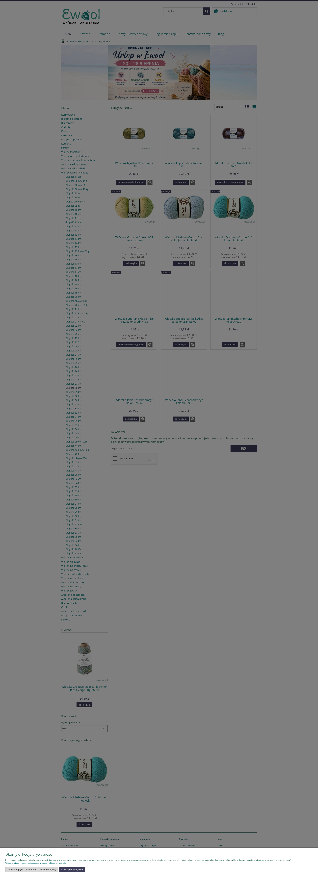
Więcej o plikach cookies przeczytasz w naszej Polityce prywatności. (36, 863)
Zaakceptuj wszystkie (72, 869)
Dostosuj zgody (48, 869)
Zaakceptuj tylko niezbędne (21, 869)
